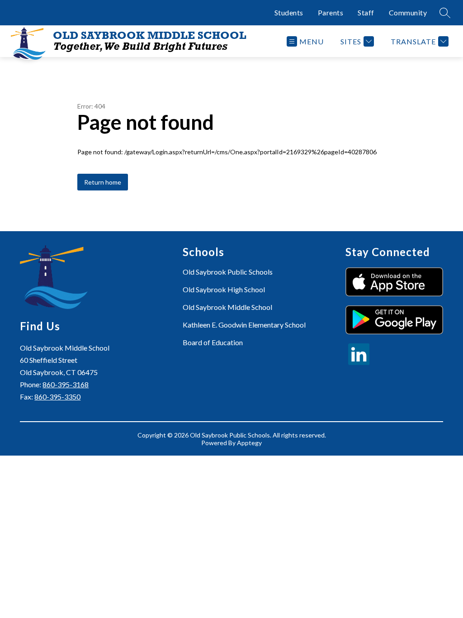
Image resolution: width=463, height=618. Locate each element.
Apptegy (249, 443)
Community (408, 12)
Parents (331, 12)
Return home (102, 182)
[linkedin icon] (359, 362)
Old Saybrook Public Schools (228, 271)
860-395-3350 (57, 396)
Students (288, 12)
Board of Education (213, 342)
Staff (366, 12)
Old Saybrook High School (224, 289)
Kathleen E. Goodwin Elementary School (244, 324)
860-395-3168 (66, 384)
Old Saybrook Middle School (227, 307)
